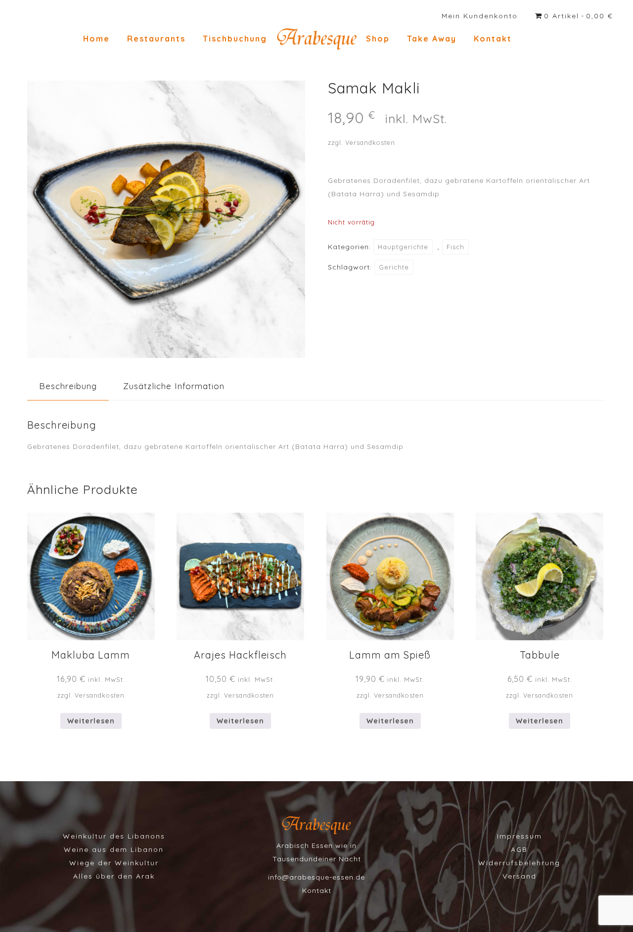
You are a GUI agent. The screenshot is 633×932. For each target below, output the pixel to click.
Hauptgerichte (403, 247)
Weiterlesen (91, 720)
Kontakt (493, 39)
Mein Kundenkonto (480, 15)
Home (96, 39)
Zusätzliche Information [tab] (174, 386)
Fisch (455, 247)
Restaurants (156, 39)
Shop (378, 39)
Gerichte (394, 267)
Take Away (431, 39)
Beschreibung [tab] (68, 386)
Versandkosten (370, 142)
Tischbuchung (235, 39)
